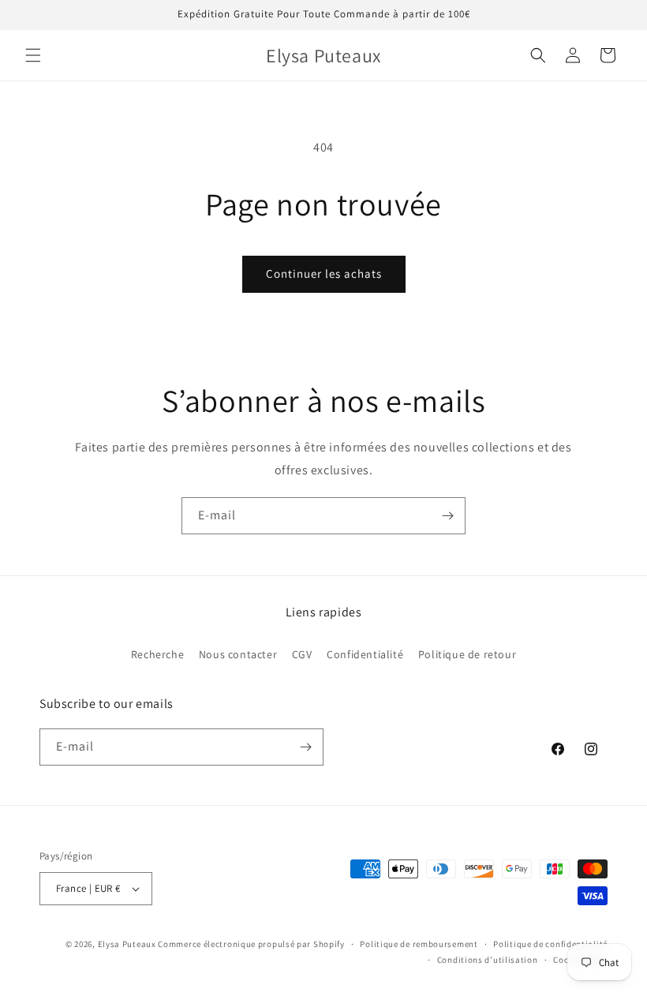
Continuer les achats (324, 273)
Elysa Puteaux (127, 943)
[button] (33, 55)
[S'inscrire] (447, 515)
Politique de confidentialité (550, 943)
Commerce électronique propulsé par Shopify (251, 943)
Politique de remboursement (418, 943)
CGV (302, 654)
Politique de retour (467, 654)
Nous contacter (238, 654)
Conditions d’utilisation (487, 959)
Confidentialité (365, 654)
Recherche (157, 654)
